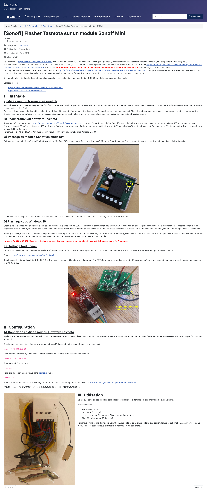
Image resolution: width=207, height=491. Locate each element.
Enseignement (134, 16)
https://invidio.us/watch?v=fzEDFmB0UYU (27, 90)
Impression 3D (51, 16)
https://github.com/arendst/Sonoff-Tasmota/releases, (57, 123)
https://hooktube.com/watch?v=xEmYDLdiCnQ (33, 255)
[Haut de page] (203, 486)
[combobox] (169, 16)
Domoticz (43, 373)
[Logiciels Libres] (88, 17)
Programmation (102, 16)
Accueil (13, 17)
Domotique (22, 45)
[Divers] (121, 17)
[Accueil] (18, 17)
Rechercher (196, 16)
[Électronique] (38, 17)
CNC (65, 16)
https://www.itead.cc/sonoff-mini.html (35, 61)
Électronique (31, 16)
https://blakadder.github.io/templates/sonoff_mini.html (111, 382)
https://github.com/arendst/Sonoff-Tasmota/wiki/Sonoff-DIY (35, 87)
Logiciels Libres (79, 16)
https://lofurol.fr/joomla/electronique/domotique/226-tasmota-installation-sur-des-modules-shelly (102, 70)
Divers (117, 16)
